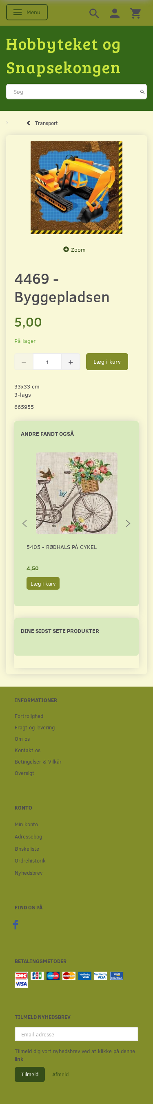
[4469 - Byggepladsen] (76, 188)
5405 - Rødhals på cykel (62, 547)
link (19, 1058)
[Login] (115, 13)
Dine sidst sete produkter (60, 630)
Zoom (78, 249)
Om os (22, 738)
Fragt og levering (35, 727)
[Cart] (135, 13)
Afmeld (60, 1074)
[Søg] (142, 92)
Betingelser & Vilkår (38, 761)
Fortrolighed (29, 715)
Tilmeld (29, 1074)
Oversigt (24, 772)
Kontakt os (27, 749)
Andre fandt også (47, 433)
